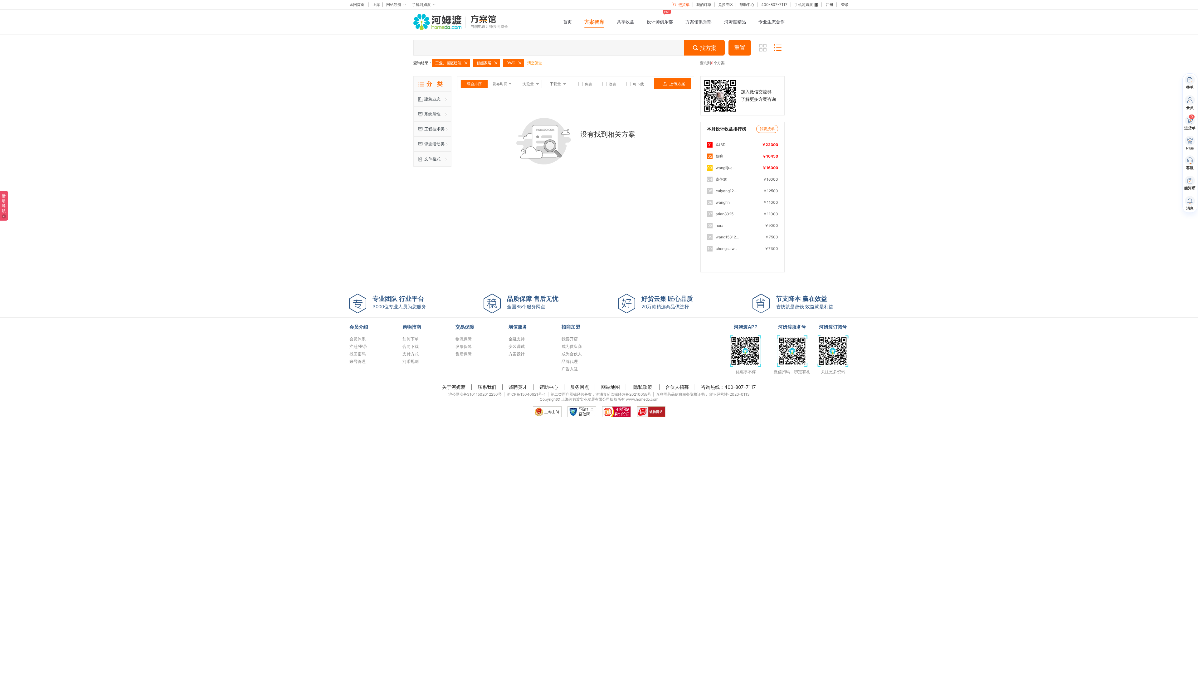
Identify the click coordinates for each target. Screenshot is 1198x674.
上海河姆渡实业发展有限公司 (585, 399)
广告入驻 (570, 368)
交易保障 (464, 327)
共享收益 (625, 21)
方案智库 (594, 22)
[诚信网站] (651, 411)
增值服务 (518, 327)
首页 (567, 21)
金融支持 (517, 338)
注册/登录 (358, 346)
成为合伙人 (572, 353)
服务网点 (579, 387)
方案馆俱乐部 (698, 21)
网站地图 (610, 387)
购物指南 (411, 327)
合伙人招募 (677, 387)
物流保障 (463, 338)
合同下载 (410, 346)
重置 (739, 48)
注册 (829, 4)
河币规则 (410, 361)
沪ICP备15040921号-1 (526, 394)
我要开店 (570, 338)
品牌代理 (570, 361)
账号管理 (357, 361)
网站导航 (393, 4)
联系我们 (487, 387)
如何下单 (410, 338)
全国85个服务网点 (532, 302)
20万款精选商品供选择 (667, 302)
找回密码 (357, 353)
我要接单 (767, 128)
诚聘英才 (518, 387)
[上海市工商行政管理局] (547, 411)
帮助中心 (746, 4)
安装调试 (517, 346)
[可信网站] (616, 411)
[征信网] (581, 411)
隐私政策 (642, 387)
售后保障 (463, 353)
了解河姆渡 (421, 4)
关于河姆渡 (453, 387)
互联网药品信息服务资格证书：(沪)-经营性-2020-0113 (703, 394)
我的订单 (703, 4)
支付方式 (410, 353)
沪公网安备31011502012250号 (475, 394)
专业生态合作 (771, 21)
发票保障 (463, 346)
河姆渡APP (745, 327)
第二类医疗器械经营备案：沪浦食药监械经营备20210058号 (601, 394)
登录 (845, 4)
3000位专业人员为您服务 (399, 302)
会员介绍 (358, 327)
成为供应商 (572, 346)
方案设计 (517, 353)
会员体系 (357, 338)
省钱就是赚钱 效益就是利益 (804, 302)
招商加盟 (571, 327)
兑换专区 (725, 4)
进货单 (683, 4)
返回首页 (356, 4)
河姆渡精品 (735, 21)
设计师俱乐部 (660, 21)
